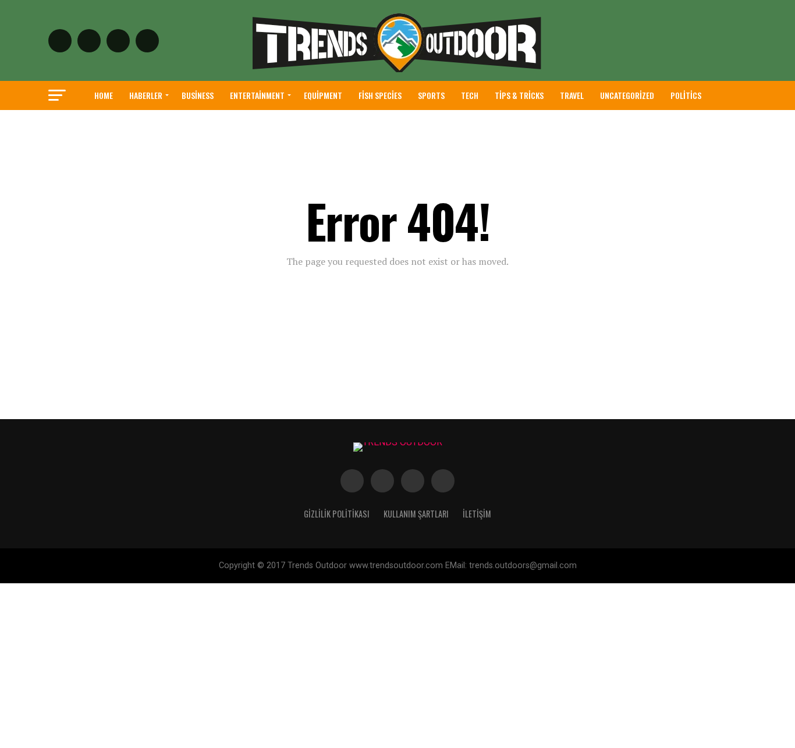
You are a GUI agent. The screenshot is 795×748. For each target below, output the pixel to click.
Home (103, 95)
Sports (431, 95)
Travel (572, 95)
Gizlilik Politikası (337, 514)
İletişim (477, 514)
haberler (145, 95)
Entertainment (257, 95)
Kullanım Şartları (416, 514)
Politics (685, 95)
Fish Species (380, 95)
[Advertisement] (349, 664)
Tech (469, 95)
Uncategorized (627, 95)
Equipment (323, 95)
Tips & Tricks (519, 95)
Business (198, 95)
